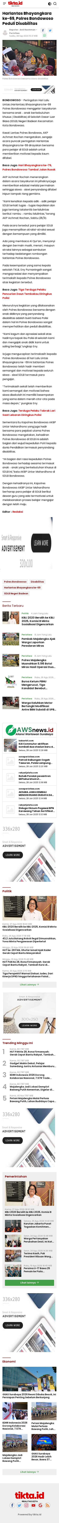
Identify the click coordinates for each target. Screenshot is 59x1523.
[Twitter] (19, 1505)
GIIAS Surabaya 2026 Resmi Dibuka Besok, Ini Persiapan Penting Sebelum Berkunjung (29, 1396)
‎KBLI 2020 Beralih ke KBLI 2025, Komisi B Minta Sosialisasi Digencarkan (38, 621)
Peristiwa (14, 33)
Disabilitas (37, 581)
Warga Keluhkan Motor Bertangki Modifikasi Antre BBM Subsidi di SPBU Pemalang (39, 708)
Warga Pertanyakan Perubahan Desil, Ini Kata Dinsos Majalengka (39, 1240)
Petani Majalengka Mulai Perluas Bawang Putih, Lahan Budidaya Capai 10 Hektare (32, 1100)
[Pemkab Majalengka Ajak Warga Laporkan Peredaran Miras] (10, 641)
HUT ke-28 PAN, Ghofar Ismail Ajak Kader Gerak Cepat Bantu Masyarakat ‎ (26, 952)
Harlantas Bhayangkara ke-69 (22, 587)
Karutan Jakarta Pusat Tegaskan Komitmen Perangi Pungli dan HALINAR (37, 1225)
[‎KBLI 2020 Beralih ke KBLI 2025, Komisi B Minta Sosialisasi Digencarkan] (10, 619)
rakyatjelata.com (28, 772)
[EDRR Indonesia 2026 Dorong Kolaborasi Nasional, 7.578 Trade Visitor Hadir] (15, 1411)
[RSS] (47, 1505)
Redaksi (17, 512)
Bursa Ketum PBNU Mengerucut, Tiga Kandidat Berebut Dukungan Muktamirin (36, 686)
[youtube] (33, 1505)
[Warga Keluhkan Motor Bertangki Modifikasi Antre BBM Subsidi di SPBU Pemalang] (10, 705)
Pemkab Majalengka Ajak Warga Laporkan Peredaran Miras (38, 642)
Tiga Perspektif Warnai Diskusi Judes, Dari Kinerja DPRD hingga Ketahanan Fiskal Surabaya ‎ (27, 975)
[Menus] (4, 4)
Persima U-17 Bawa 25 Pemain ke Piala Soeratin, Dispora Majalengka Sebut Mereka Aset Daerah (37, 1270)
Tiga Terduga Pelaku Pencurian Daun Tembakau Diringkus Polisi (27, 294)
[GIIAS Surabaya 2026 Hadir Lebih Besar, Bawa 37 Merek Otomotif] (44, 1442)
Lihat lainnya (28, 1282)
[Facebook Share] (42, 30)
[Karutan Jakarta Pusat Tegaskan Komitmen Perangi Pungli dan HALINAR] (13, 1226)
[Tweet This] (50, 30)
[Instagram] (26, 1505)
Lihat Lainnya (28, 984)
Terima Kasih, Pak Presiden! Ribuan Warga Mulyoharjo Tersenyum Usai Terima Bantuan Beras (38, 1255)
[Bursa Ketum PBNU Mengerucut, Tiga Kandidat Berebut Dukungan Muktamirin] (10, 683)
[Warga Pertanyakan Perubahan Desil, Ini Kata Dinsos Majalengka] (13, 1241)
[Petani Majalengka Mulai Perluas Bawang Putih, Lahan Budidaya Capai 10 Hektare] (44, 1411)
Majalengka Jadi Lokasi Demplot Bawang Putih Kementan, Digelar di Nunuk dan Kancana (31, 1088)
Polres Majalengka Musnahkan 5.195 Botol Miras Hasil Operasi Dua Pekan (37, 665)
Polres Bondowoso (15, 581)
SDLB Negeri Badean (16, 593)
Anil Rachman (27, 29)
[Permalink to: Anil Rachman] (5, 32)
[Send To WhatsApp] (44, 35)
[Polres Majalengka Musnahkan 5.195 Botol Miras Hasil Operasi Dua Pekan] (10, 662)
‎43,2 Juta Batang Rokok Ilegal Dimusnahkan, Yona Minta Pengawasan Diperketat (29, 940)
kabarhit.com (26, 740)
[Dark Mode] (50, 4)
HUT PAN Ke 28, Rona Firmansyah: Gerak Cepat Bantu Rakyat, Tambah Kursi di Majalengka (26, 963)
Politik (25, 613)
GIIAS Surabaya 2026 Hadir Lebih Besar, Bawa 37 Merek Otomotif (41, 1456)
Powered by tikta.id (29, 1514)
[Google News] (40, 1505)
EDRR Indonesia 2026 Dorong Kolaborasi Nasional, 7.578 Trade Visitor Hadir (30, 1076)
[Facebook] (12, 1505)
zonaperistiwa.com (29, 756)
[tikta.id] (14, 4)
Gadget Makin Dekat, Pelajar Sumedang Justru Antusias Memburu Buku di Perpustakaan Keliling (32, 1065)
